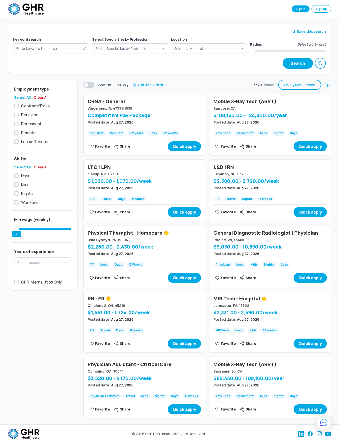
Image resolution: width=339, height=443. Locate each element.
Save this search (311, 31)
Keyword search (27, 39)
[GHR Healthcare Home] (26, 9)
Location (179, 39)
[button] (209, 48)
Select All (22, 97)
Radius (256, 44)
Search (298, 63)
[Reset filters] (320, 63)
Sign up (321, 9)
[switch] (88, 85)
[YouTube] (328, 434)
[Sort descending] (326, 84)
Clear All (41, 97)
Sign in (300, 9)
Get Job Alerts (150, 84)
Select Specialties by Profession (120, 39)
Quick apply (184, 146)
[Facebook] (310, 434)
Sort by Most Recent (300, 84)
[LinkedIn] (301, 434)
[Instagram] (319, 434)
